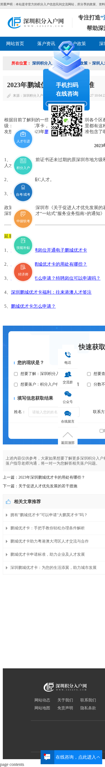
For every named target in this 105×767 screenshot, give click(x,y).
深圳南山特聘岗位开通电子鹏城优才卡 (49, 250)
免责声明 (65, 708)
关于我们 (65, 700)
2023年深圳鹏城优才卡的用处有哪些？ (49, 264)
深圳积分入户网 (34, 96)
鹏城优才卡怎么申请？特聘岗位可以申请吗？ (56, 278)
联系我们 (88, 700)
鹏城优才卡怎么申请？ (33, 306)
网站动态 (42, 700)
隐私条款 (88, 708)
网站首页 (15, 43)
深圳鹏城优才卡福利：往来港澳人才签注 (51, 292)
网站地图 (42, 708)
